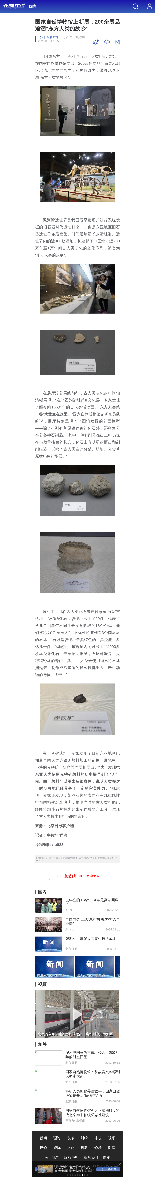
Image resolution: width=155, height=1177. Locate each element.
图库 (111, 1148)
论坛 (98, 1148)
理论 (57, 1138)
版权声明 (71, 1157)
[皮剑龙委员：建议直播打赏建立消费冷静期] (94, 966)
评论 (43, 1148)
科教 (84, 1148)
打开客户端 (106, 1169)
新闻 (43, 1138)
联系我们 (91, 1157)
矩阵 (57, 1148)
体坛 (98, 1138)
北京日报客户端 (48, 37)
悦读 (70, 1138)
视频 (111, 1138)
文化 (70, 1148)
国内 (32, 6)
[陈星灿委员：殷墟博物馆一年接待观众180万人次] (54, 966)
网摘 (106, 1157)
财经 (84, 1138)
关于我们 (52, 1157)
